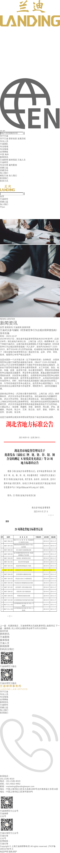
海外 (7, 154)
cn (1, 130)
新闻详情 (26, 327)
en (4, 130)
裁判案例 (13, 165)
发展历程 (21, 138)
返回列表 (4, 631)
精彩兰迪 (4, 175)
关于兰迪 (4, 136)
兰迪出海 (4, 843)
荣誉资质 (13, 138)
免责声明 (4, 851)
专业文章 (4, 165)
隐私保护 (13, 851)
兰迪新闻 (4, 160)
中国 (2, 154)
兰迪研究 (4, 162)
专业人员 (4, 141)
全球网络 (4, 152)
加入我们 (4, 173)
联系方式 (4, 181)
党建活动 (4, 170)
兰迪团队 (4, 144)
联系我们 (4, 178)
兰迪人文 (21, 160)
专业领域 (4, 146)
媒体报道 (13, 160)
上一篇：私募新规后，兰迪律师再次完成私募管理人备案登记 (27, 625)
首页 (2, 196)
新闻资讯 (4, 157)
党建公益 (4, 167)
